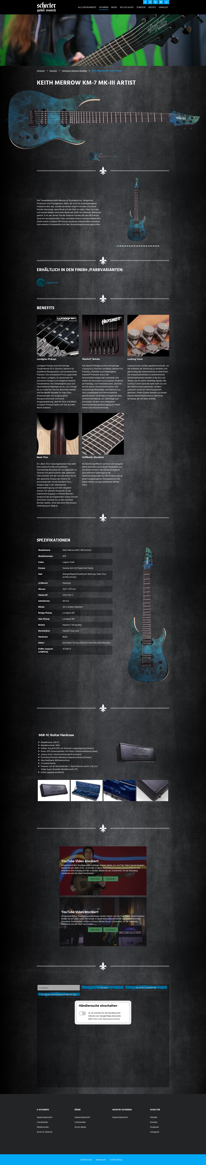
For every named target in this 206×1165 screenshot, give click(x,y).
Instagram (154, 1131)
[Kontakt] (160, 2)
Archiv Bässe (80, 1127)
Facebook (154, 1127)
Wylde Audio (127, 7)
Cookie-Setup (116, 1159)
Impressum (101, 1159)
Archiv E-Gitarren (44, 1131)
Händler (163, 7)
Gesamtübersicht (44, 1117)
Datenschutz (86, 1159)
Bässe (114, 7)
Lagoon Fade (52, 282)
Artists (152, 7)
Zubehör (141, 7)
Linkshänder (42, 1122)
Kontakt (153, 1122)
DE (166, 2)
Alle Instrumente (87, 7)
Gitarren (103, 7)
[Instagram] (150, 2)
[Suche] (155, 2)
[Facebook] (145, 2)
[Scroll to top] (200, 1158)
